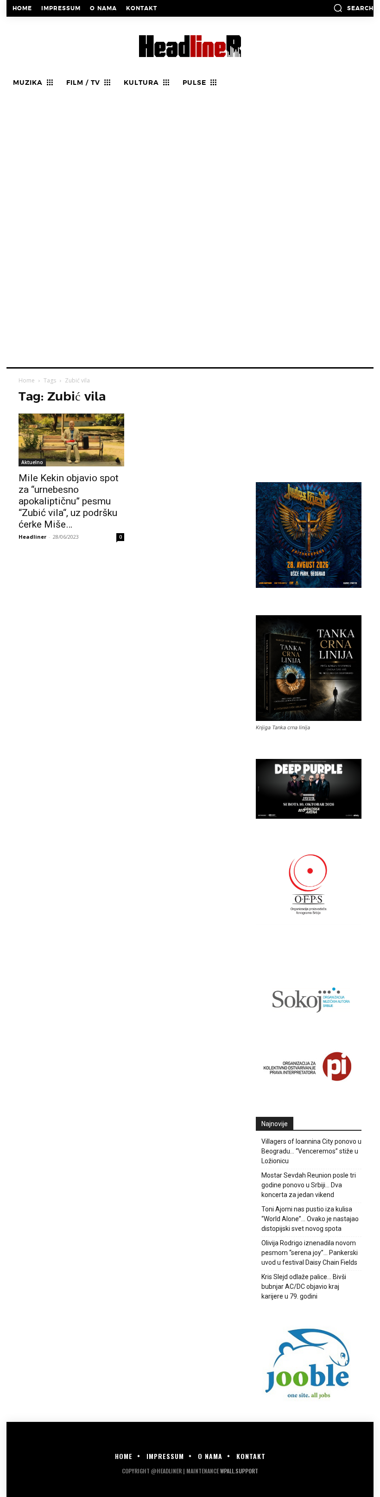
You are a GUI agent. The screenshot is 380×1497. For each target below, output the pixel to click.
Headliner (32, 536)
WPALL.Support (239, 1471)
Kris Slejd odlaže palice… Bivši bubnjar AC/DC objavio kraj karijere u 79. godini (303, 1286)
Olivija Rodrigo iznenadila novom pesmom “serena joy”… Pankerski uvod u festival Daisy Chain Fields (309, 1252)
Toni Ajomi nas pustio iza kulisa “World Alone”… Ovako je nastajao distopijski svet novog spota (310, 1218)
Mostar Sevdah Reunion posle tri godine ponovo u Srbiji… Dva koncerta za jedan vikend (308, 1185)
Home (27, 380)
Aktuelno (32, 462)
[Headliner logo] (190, 46)
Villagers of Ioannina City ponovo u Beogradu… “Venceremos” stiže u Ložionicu (311, 1151)
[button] (353, 8)
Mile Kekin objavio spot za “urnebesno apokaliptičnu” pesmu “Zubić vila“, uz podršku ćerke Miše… (69, 501)
